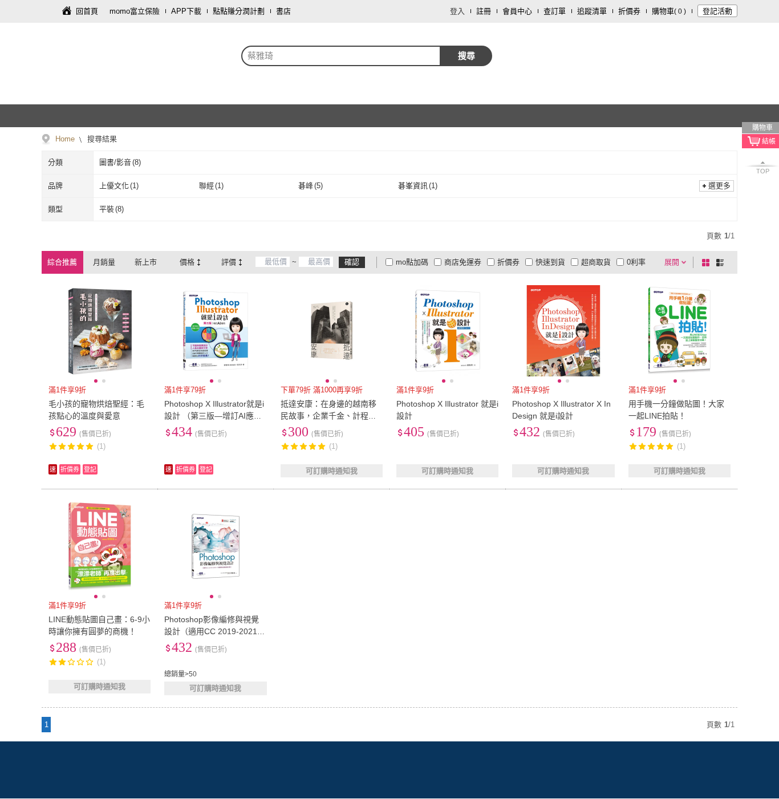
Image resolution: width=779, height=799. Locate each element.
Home (65, 139)
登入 (457, 11)
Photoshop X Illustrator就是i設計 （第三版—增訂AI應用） (214, 415)
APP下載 (186, 11)
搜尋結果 (101, 139)
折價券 (629, 11)
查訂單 (554, 11)
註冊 (483, 11)
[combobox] (341, 56)
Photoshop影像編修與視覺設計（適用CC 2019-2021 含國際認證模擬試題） (211, 631)
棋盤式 (707, 262)
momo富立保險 (134, 11)
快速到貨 (550, 262)
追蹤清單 (592, 11)
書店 (283, 11)
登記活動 (717, 11)
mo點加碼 (412, 262)
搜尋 (466, 55)
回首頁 (87, 11)
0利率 (636, 262)
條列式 (722, 262)
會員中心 (517, 11)
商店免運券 (462, 262)
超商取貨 (596, 262)
